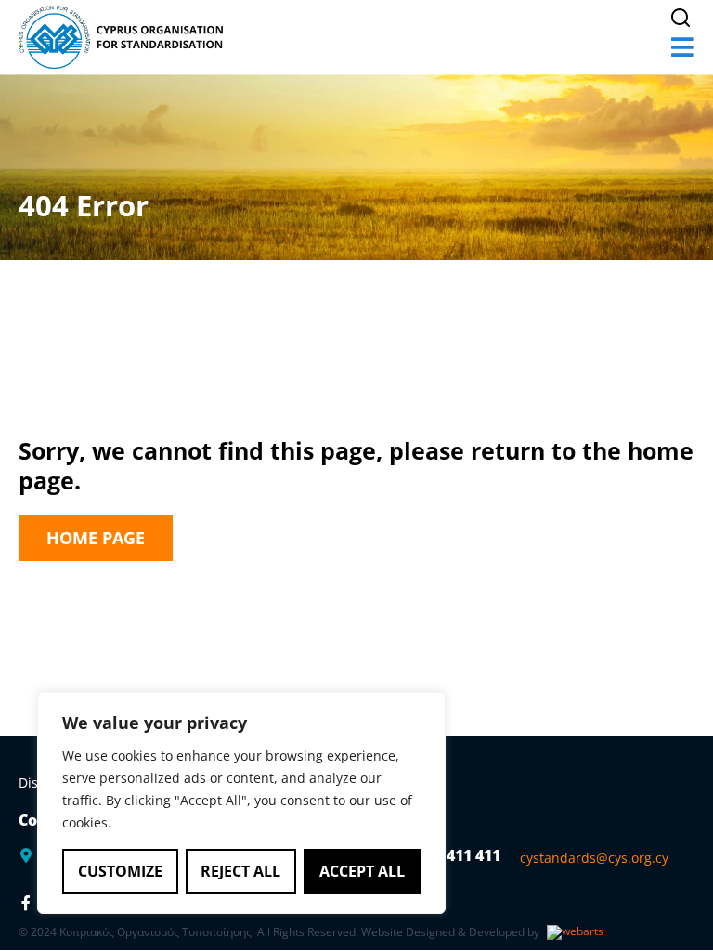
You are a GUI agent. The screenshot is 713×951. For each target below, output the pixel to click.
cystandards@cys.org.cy (594, 857)
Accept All (362, 871)
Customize (120, 871)
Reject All (240, 871)
